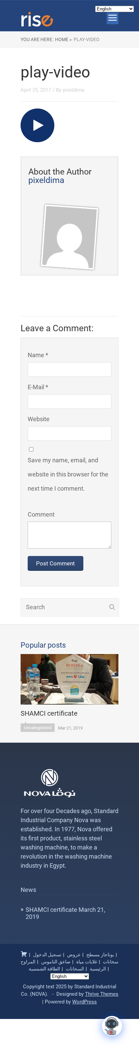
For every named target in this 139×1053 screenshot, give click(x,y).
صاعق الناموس (56, 961)
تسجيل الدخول (47, 954)
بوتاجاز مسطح (100, 954)
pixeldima (73, 90)
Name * (38, 355)
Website (39, 419)
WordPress (84, 1002)
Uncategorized (37, 727)
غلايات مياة (86, 961)
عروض (74, 954)
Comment (41, 514)
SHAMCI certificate (51, 909)
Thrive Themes (101, 994)
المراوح (28, 961)
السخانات (75, 968)
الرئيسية (98, 968)
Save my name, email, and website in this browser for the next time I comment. (68, 474)
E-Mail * (38, 387)
